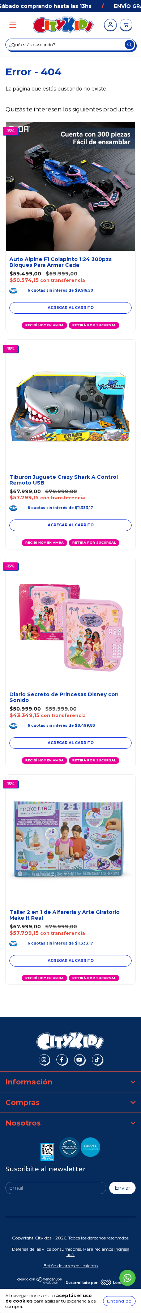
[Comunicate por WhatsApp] (127, 1278)
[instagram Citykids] (44, 1059)
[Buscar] (129, 44)
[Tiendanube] (40, 1282)
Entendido (119, 1301)
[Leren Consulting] (95, 1282)
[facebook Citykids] (61, 1059)
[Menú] (13, 25)
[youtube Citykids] (79, 1059)
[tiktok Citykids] (97, 1059)
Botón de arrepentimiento (70, 1265)
